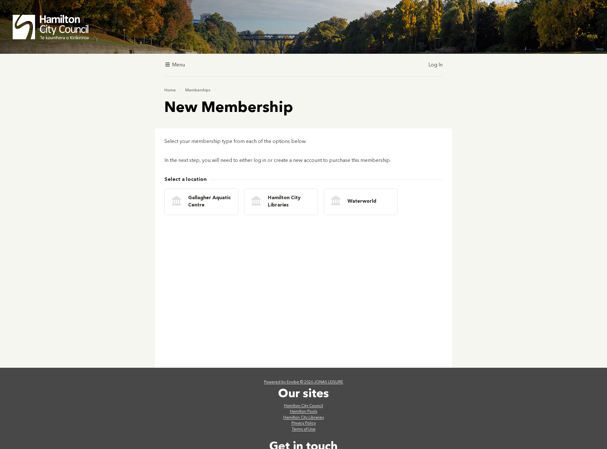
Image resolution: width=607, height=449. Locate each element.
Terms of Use (304, 429)
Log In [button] (435, 65)
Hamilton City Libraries (303, 418)
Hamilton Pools (303, 412)
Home (170, 90)
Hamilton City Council (303, 406)
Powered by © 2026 (303, 382)
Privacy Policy (303, 423)
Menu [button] (178, 65)
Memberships (198, 90)
